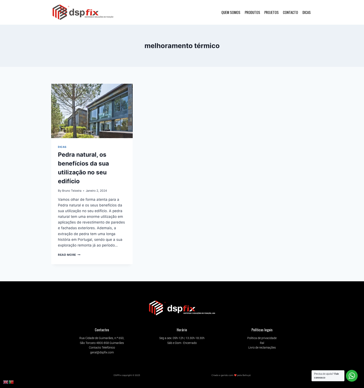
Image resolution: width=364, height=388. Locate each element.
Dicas (62, 146)
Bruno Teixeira (72, 190)
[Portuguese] (11, 382)
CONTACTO (290, 12)
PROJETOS (271, 12)
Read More (69, 254)
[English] (6, 382)
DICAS (306, 12)
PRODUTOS (252, 12)
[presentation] (92, 111)
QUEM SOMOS (230, 12)
